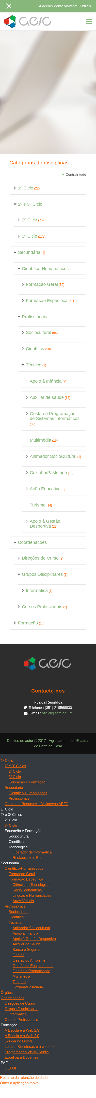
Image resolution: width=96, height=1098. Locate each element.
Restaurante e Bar (27, 858)
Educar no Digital (18, 1041)
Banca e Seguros (26, 950)
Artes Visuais (23, 901)
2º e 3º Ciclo (30, 204)
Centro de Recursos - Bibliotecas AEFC (36, 804)
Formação (28, 623)
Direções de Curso (40, 558)
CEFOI (10, 1068)
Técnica (33, 364)
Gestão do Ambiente (29, 960)
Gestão (18, 955)
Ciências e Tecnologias (31, 885)
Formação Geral (42, 284)
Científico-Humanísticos (45, 268)
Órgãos (7, 993)
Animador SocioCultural (53, 456)
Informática (37, 590)
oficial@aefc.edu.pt (57, 713)
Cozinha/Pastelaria (48, 472)
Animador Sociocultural (31, 928)
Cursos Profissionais (42, 606)
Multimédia (40, 440)
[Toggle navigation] (89, 21)
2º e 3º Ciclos (15, 766)
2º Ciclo (29, 219)
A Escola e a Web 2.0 (22, 1036)
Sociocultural (38, 332)
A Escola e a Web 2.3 (22, 1030)
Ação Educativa (45, 488)
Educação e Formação (27, 782)
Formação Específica (46, 300)
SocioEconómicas (27, 890)
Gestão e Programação (31, 971)
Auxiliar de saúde (47, 397)
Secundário (14, 788)
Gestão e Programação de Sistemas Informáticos (55, 416)
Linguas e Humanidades (32, 895)
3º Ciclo (29, 236)
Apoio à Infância (46, 381)
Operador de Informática (32, 852)
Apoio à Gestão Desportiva (45, 524)
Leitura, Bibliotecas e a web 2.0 (29, 1047)
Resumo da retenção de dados (24, 1078)
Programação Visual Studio (26, 1052)
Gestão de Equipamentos (33, 966)
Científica (35, 348)
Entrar (85, 6)
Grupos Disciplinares (42, 574)
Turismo (38, 505)
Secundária (29, 252)
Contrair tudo (76, 174)
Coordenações (32, 542)
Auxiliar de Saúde (27, 944)
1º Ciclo (25, 188)
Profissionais (34, 316)
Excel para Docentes (21, 1057)
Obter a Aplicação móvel (19, 1083)
